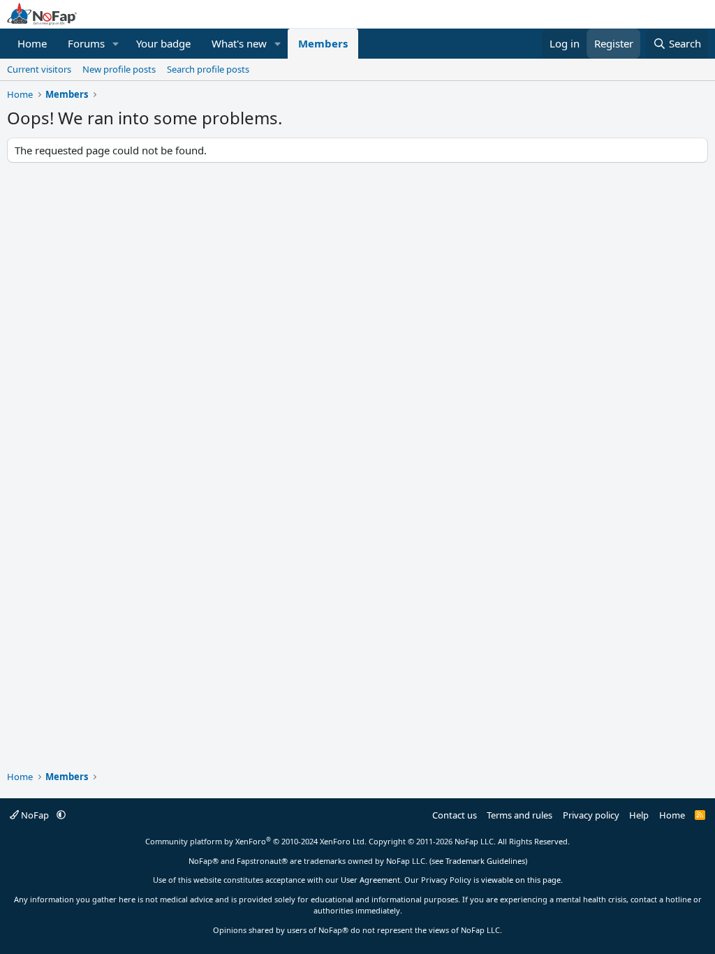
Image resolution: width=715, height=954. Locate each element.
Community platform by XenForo (256, 841)
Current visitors (39, 69)
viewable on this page (521, 879)
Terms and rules (519, 815)
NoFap (35, 815)
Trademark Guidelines (485, 861)
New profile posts (119, 69)
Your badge (163, 43)
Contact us (454, 815)
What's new (239, 43)
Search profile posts (208, 69)
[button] (116, 44)
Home (32, 43)
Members (323, 43)
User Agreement (370, 879)
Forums (86, 43)
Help (639, 815)
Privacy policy (591, 815)
